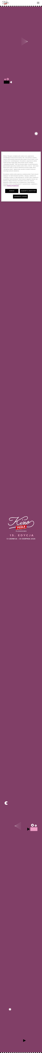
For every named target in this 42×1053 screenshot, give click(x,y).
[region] (21, 176)
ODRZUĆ (11, 191)
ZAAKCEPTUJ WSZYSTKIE (28, 191)
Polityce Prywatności (13, 185)
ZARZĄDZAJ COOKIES (20, 196)
